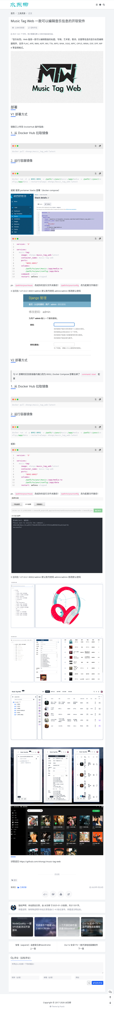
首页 (13, 13)
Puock (62, 1006)
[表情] (89, 983)
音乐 (15, 880)
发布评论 (98, 983)
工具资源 (21, 13)
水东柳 (47, 905)
